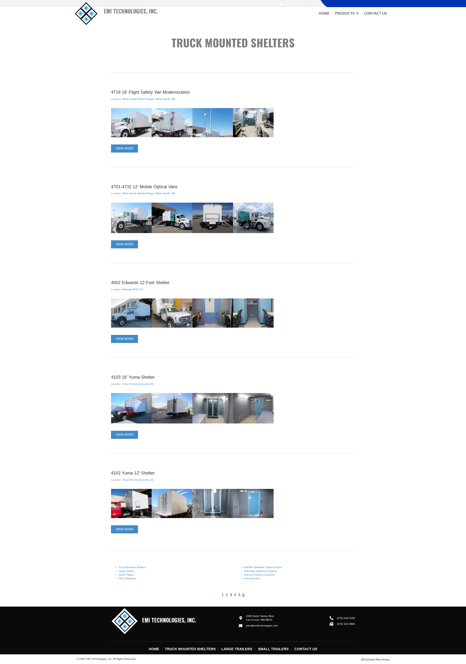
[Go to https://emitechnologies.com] (140, 16)
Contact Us (305, 649)
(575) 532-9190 (296, 3)
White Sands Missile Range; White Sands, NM (148, 98)
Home (154, 649)
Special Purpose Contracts (259, 574)
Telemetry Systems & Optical (260, 571)
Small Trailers (126, 574)
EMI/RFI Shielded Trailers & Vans (263, 567)
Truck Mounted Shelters (132, 567)
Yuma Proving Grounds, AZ (138, 383)
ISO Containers (127, 578)
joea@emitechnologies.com (262, 625)
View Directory (252, 578)
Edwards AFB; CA (132, 289)
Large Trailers (126, 571)
